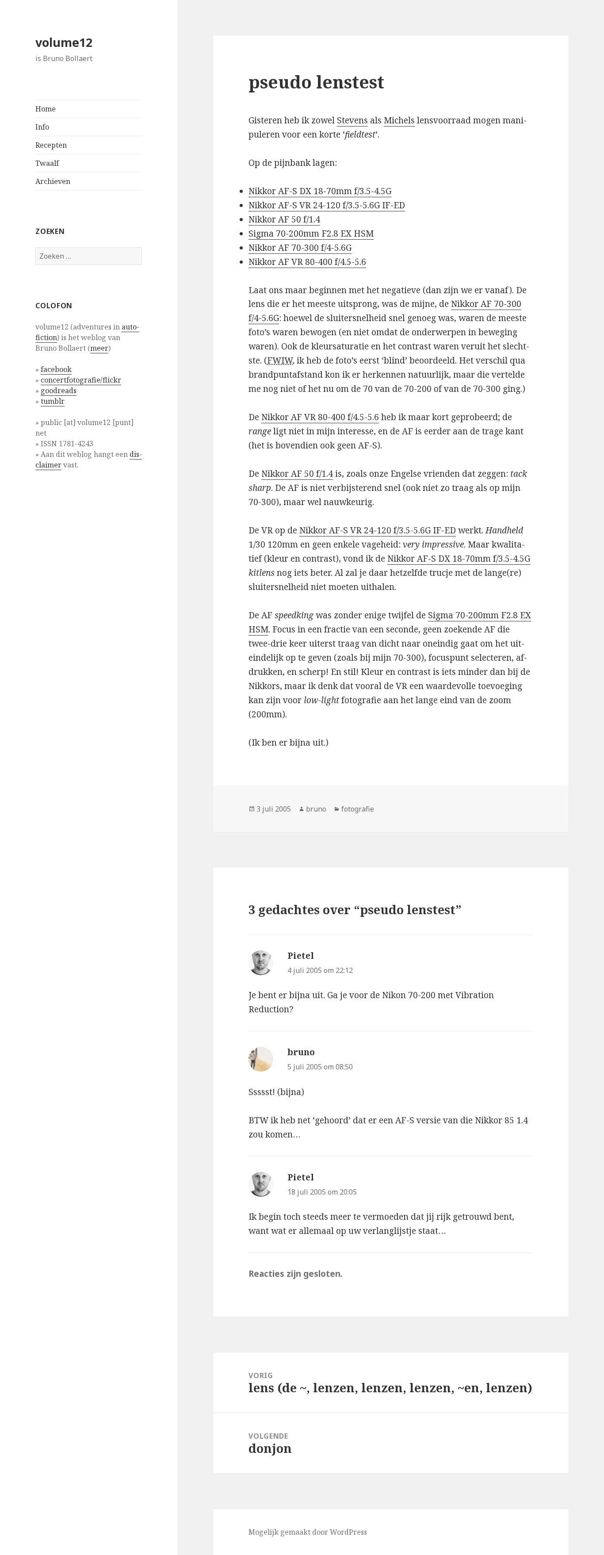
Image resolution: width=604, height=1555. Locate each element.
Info (42, 127)
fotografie (357, 809)
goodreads (58, 390)
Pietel (300, 955)
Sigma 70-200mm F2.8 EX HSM (311, 233)
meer (99, 348)
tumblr (53, 401)
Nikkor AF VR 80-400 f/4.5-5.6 (307, 262)
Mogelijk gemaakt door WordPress (307, 1532)
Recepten (51, 145)
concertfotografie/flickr (81, 380)
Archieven (52, 181)
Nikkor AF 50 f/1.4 (284, 219)
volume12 (63, 42)
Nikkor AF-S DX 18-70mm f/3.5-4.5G (319, 191)
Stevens (352, 120)
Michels (399, 120)
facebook (56, 369)
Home (45, 109)
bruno (316, 809)
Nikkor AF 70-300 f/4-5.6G (300, 247)
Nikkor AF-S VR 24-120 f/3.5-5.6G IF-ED (326, 205)
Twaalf (47, 163)
